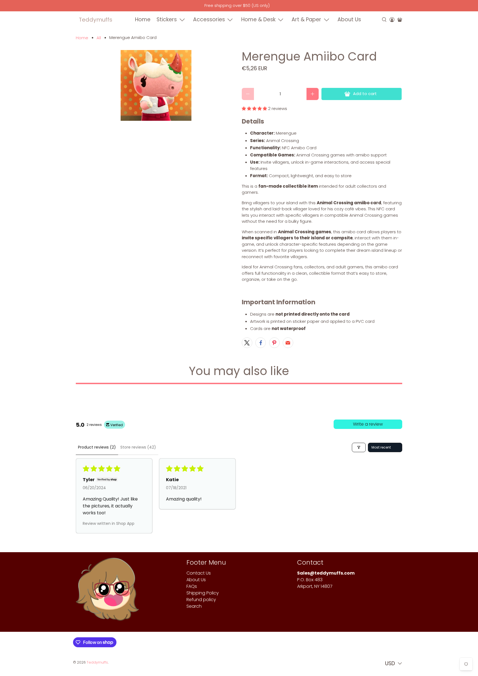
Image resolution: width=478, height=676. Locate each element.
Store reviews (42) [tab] (138, 447)
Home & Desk (258, 19)
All (99, 38)
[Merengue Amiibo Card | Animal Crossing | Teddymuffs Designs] (156, 85)
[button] (254, 108)
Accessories (209, 19)
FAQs (191, 586)
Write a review (368, 424)
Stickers (167, 19)
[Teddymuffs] (107, 592)
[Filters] (359, 447)
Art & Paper (306, 19)
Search (194, 606)
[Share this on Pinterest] (274, 342)
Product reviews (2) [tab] (97, 447)
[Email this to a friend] (288, 342)
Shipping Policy (202, 593)
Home (142, 19)
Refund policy (201, 599)
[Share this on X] (247, 342)
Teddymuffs (95, 19)
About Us (349, 19)
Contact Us (198, 573)
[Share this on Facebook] (260, 342)
